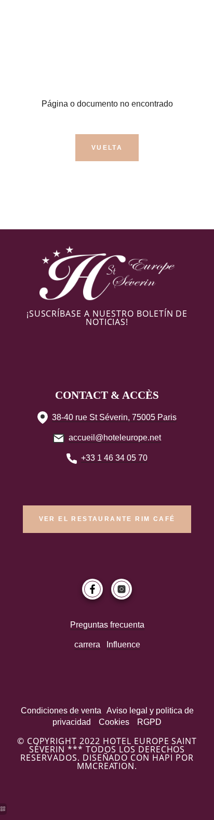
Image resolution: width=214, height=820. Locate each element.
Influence (123, 644)
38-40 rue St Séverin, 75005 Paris (114, 417)
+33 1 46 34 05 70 (114, 457)
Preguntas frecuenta (107, 624)
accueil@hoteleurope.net (115, 437)
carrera (87, 644)
